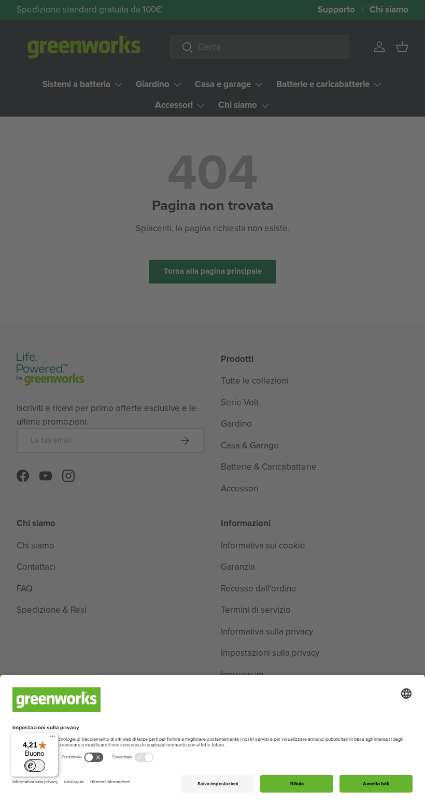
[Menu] (52, 738)
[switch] (34, 765)
